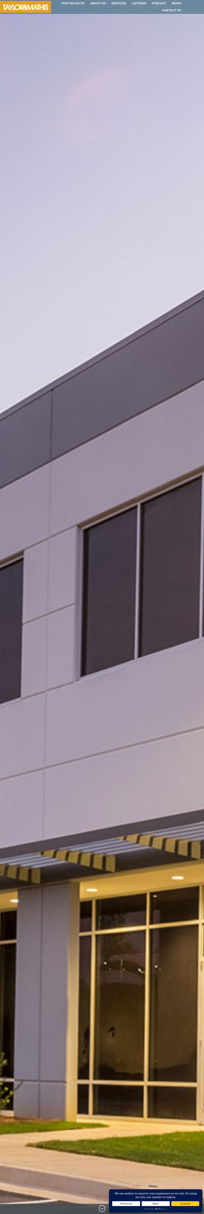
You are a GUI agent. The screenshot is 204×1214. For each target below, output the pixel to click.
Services (118, 3)
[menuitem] (73, 3)
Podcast (159, 3)
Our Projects (73, 3)
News (176, 3)
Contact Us (171, 10)
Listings (139, 3)
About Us (98, 3)
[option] (102, 607)
